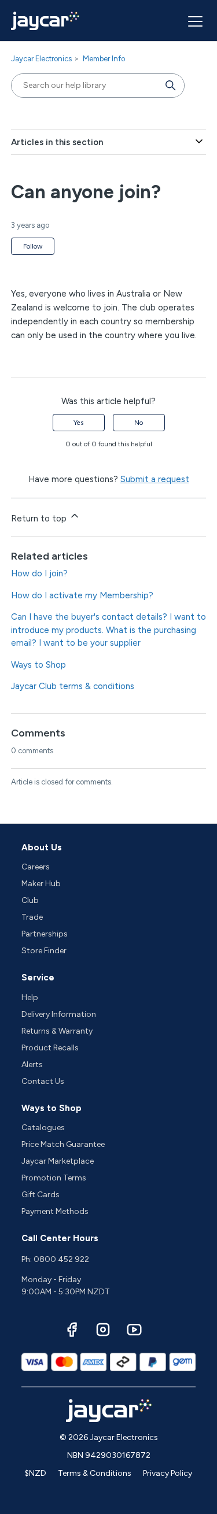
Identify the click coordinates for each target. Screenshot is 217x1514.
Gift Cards (40, 1195)
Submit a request (154, 479)
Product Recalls (50, 1048)
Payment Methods (55, 1211)
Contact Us (42, 1081)
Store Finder (44, 951)
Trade (32, 917)
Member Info (104, 58)
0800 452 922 (61, 1259)
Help (29, 997)
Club (30, 900)
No (138, 423)
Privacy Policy (167, 1473)
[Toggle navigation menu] (194, 20)
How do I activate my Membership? (82, 595)
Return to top (40, 518)
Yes (78, 423)
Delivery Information (58, 1014)
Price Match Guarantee (63, 1144)
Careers (35, 867)
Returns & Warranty (57, 1031)
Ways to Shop (38, 665)
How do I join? (39, 573)
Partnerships (44, 934)
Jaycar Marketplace (57, 1161)
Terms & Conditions (94, 1473)
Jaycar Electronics (41, 58)
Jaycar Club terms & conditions (72, 686)
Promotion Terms (53, 1178)
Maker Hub (41, 884)
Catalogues (43, 1127)
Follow (32, 246)
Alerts (32, 1064)
